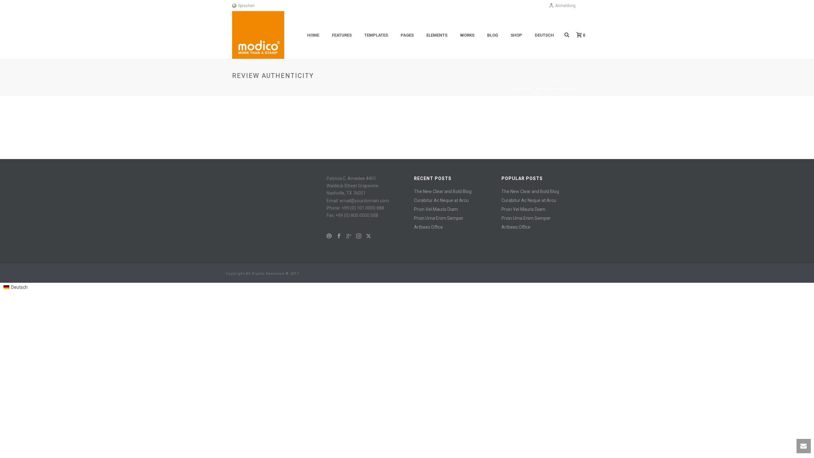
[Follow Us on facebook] (338, 236)
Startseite (520, 89)
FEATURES (342, 35)
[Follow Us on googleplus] (348, 236)
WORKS (467, 35)
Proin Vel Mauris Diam (436, 209)
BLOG (492, 35)
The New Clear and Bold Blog (443, 191)
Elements (436, 35)
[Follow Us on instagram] (358, 236)
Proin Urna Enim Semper (438, 218)
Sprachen (246, 5)
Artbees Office (428, 227)
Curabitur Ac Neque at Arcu (441, 200)
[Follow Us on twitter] (368, 236)
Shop (516, 35)
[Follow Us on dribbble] (329, 236)
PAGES (407, 35)
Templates (376, 35)
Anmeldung (565, 5)
